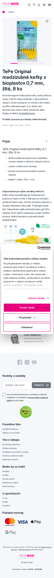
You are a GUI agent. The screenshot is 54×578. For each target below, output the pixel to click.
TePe (11, 125)
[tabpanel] (27, 41)
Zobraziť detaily (36, 298)
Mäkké (11, 12)
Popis (6, 141)
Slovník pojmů (8, 479)
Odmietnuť (27, 327)
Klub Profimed (8, 486)
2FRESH (38, 569)
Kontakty (6, 506)
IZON (30, 569)
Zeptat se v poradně (11, 433)
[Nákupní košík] (44, 5)
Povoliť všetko (27, 307)
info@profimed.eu (10, 429)
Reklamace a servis (10, 483)
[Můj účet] (39, 4)
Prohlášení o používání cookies (15, 452)
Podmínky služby (24, 549)
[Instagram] (27, 362)
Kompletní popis (27, 113)
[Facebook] (19, 362)
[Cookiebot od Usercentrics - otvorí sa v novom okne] (38, 248)
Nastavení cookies (10, 459)
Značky (5, 475)
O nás (4, 498)
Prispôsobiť (25, 317)
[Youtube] (34, 362)
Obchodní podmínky (11, 444)
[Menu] (49, 5)
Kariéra (5, 502)
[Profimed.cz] (10, 5)
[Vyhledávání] (29, 4)
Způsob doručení (9, 448)
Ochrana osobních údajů (12, 456)
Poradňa (5, 471)
